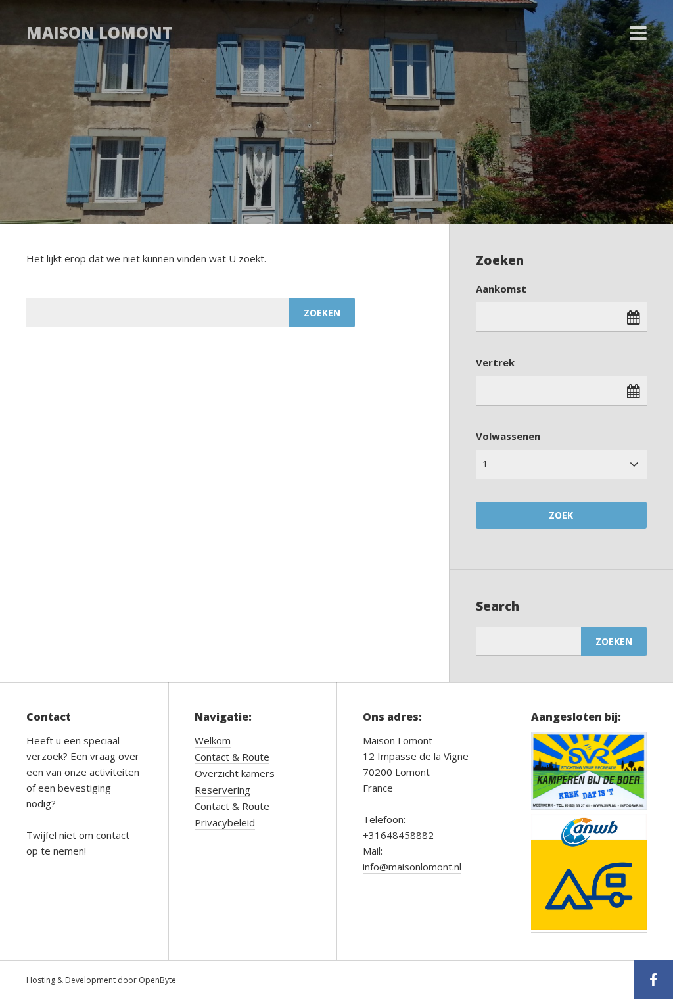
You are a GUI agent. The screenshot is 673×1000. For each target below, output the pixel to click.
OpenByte (157, 980)
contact (112, 835)
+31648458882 (398, 835)
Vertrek (495, 362)
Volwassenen (508, 435)
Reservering (222, 789)
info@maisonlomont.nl (412, 866)
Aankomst (501, 288)
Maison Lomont (99, 32)
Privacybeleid (225, 822)
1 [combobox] (485, 464)
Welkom (213, 740)
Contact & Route (232, 756)
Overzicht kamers (235, 773)
